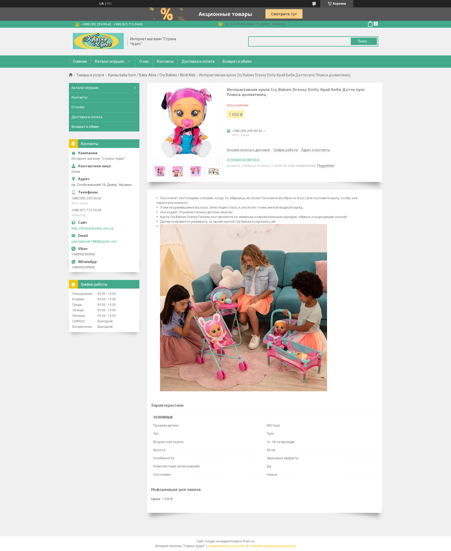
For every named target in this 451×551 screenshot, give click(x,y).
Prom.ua (249, 541)
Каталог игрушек (109, 61)
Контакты (165, 61)
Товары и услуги (90, 75)
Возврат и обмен (237, 61)
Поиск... (364, 41)
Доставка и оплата (198, 61)
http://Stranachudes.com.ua (93, 228)
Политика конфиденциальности (272, 546)
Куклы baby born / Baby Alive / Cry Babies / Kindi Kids (151, 75)
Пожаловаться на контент (227, 546)
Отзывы (78, 107)
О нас (144, 61)
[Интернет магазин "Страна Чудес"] (98, 41)
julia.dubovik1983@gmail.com (94, 241)
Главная (80, 61)
